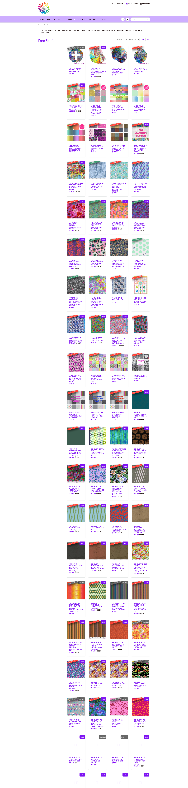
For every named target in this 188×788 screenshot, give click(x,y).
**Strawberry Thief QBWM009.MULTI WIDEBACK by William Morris (118, 263)
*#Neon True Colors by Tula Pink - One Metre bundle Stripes (75, 147)
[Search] (148, 19)
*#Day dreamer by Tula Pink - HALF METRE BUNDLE (75, 107)
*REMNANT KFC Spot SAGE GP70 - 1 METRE (97, 527)
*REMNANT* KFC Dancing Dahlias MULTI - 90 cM (118, 683)
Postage (103, 19)
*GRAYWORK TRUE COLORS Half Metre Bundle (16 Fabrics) (97, 415)
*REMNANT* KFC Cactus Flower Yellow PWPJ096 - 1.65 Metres (140, 645)
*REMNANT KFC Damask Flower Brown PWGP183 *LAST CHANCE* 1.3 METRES (140, 452)
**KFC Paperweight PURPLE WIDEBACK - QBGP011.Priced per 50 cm (140, 226)
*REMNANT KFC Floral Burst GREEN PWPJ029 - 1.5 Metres (75, 489)
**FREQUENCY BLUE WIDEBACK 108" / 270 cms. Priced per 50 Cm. (97, 185)
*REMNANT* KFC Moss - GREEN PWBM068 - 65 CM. (118, 759)
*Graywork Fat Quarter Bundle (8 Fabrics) (140, 376)
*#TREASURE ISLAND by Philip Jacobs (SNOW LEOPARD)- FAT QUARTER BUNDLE (140, 148)
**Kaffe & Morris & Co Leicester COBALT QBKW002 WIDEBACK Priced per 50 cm (140, 186)
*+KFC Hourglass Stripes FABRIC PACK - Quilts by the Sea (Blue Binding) (140, 340)
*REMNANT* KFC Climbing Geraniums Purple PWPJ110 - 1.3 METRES (76, 685)
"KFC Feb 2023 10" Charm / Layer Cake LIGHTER (75, 69)
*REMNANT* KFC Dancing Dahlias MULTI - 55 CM (97, 683)
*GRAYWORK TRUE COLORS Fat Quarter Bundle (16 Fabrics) (75, 415)
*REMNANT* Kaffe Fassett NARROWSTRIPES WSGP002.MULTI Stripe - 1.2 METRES (118, 607)
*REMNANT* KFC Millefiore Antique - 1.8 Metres (96, 760)
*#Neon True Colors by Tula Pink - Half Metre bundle (118, 108)
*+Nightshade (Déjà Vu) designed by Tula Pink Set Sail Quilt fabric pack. (76, 378)
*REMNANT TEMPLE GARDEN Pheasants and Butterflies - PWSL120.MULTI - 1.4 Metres (140, 568)
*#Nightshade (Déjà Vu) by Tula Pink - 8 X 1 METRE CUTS (97, 147)
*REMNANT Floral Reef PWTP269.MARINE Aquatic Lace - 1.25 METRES (97, 452)
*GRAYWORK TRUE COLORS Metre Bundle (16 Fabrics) (118, 415)
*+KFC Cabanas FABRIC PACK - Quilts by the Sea (97, 338)
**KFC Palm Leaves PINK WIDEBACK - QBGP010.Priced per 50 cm (118, 225)
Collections (68, 19)
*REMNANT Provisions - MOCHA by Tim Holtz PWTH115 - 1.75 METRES (140, 529)
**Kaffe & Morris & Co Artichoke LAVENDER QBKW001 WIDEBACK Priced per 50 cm (119, 187)
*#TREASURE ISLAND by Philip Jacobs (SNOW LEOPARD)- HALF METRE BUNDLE (76, 186)
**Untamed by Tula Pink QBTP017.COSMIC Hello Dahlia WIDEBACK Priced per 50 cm (97, 302)
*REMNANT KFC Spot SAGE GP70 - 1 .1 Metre (75, 527)
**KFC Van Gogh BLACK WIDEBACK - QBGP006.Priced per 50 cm (97, 262)
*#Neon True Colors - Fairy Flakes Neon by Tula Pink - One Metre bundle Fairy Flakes (96, 110)
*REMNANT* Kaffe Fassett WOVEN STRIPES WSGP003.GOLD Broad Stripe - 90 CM (75, 646)
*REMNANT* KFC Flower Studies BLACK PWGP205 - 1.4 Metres (140, 684)
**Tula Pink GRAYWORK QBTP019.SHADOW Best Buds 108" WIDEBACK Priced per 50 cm (75, 302)
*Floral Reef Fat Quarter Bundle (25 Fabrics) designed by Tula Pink (97, 378)
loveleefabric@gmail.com (139, 3)
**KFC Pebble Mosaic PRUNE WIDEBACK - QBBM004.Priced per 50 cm (75, 263)
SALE (48, 19)
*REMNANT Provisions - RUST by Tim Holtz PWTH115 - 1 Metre (97, 566)
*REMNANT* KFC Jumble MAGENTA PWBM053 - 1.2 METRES (140, 722)
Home (42, 19)
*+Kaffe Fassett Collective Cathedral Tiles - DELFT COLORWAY (75, 339)
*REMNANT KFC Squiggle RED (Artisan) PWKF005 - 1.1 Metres (119, 528)
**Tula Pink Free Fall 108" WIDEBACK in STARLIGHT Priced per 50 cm (140, 263)
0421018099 (117, 3)
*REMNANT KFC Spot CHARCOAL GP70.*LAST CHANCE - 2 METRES (140, 489)
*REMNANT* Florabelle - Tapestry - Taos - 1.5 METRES (97, 606)
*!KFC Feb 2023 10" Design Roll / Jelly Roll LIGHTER (140, 69)
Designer (81, 19)
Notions (92, 19)
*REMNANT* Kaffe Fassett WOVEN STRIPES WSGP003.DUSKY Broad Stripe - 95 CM (140, 607)
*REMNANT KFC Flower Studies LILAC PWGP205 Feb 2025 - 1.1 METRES (97, 489)
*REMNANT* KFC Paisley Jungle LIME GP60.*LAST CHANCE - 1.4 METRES (139, 761)
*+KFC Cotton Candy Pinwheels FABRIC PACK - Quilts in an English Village (118, 340)
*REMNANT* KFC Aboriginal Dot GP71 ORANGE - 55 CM (118, 645)
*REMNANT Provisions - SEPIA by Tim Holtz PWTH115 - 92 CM (118, 566)
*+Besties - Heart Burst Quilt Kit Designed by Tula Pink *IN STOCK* (140, 300)
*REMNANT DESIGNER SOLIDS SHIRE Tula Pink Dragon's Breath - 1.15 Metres (76, 452)
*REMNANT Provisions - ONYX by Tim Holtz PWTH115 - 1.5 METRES (76, 567)
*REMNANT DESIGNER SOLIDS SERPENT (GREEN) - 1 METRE (140, 415)
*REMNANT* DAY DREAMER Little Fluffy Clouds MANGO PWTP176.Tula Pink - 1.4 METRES (76, 607)
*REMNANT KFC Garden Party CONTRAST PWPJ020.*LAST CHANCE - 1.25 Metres (117, 491)
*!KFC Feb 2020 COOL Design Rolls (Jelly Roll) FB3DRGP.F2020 (119, 70)
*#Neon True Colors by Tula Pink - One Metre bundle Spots (140, 108)
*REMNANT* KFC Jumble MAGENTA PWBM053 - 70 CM (75, 759)
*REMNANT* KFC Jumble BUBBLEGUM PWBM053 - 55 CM (118, 722)
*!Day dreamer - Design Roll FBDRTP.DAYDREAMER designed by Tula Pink (98, 71)
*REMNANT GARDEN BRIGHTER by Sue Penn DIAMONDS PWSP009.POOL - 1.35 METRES (119, 452)
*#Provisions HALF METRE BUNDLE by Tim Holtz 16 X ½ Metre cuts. (119, 147)
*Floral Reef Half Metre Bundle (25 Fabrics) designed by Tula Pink (118, 377)
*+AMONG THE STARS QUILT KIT (117, 298)
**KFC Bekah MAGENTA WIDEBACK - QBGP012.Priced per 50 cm (75, 226)
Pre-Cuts (56, 19)
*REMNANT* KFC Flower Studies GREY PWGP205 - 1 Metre (75, 722)
